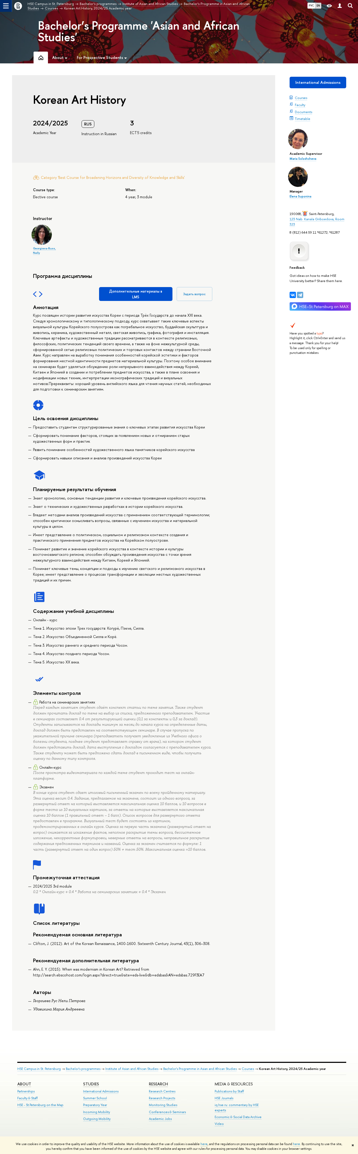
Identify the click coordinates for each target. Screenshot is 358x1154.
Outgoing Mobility (97, 1119)
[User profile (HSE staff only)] (340, 6)
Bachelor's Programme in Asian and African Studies (200, 1069)
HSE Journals (224, 1098)
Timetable (302, 118)
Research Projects (162, 1098)
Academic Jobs (160, 1119)
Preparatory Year (95, 1105)
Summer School (95, 1098)
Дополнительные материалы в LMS (135, 294)
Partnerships (26, 1091)
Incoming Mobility (96, 1112)
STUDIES (91, 1084)
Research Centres (162, 1091)
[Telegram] (300, 295)
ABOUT (24, 1084)
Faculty (300, 104)
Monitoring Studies (163, 1105)
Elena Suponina (300, 196)
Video (219, 1124)
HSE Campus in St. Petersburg (39, 1069)
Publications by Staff (229, 1091)
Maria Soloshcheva (303, 159)
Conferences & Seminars (167, 1112)
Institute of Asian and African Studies (131, 1069)
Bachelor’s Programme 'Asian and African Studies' (138, 31)
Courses (301, 97)
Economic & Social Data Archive (238, 1117)
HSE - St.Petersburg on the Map (40, 1105)
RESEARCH (158, 1084)
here (204, 1144)
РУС (311, 5)
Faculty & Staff (27, 1098)
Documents (303, 111)
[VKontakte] (293, 295)
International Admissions (317, 82)
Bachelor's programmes (83, 1069)
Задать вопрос (194, 294)
